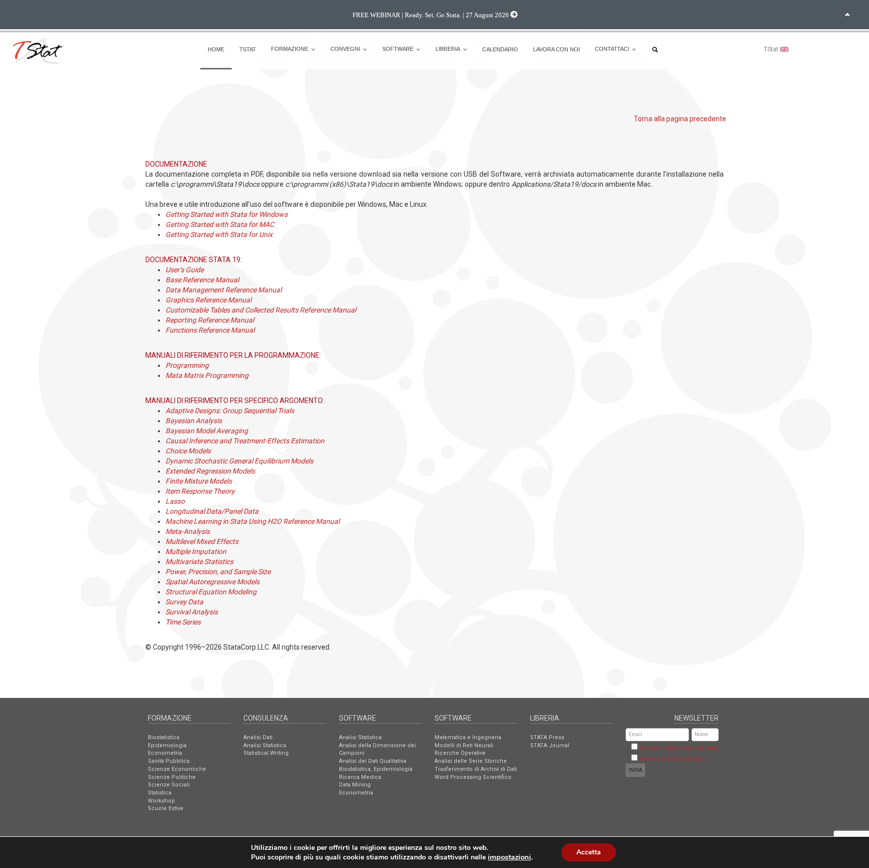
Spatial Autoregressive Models (212, 582)
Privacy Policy (686, 759)
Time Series (183, 622)
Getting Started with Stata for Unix (219, 234)
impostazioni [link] (509, 857)
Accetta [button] (588, 852)
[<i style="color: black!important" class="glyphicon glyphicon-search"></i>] (656, 49)
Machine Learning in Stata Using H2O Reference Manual (252, 521)
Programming (187, 365)
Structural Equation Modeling (210, 592)
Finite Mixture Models (198, 481)
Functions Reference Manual (209, 330)
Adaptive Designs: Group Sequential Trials (229, 411)
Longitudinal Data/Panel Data (211, 511)
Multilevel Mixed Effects (201, 541)
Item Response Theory (200, 491)
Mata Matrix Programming (206, 375)
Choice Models (188, 451)
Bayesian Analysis (193, 421)
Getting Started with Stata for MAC (219, 224)
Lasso (175, 501)
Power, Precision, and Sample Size (218, 572)
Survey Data (184, 602)
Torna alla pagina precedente (680, 119)
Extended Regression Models (210, 471)
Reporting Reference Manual (209, 320)
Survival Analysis (191, 612)
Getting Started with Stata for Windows (226, 214)
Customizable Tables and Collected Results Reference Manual (260, 310)
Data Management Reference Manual (223, 290)
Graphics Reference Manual (208, 300)
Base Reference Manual (202, 280)
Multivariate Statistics (199, 562)
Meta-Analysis (187, 531)
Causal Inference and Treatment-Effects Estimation (244, 441)
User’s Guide (184, 270)
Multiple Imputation (195, 551)
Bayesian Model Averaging (206, 431)
